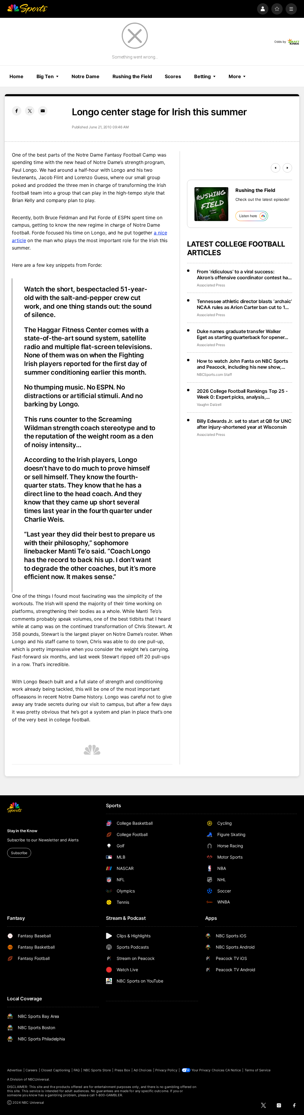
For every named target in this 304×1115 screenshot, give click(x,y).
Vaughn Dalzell (209, 404)
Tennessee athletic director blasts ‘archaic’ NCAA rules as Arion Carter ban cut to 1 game (244, 304)
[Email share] (43, 111)
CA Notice (233, 1070)
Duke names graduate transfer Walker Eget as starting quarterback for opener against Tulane (241, 334)
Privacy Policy (166, 1070)
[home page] (27, 9)
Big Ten (45, 76)
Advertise (14, 1070)
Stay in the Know (22, 830)
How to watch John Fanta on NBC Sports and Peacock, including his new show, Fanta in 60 (242, 364)
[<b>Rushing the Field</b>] (211, 204)
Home (16, 76)
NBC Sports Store (97, 1070)
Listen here (248, 216)
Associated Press (211, 285)
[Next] (287, 168)
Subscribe (19, 853)
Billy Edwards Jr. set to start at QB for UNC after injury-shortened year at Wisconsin (244, 424)
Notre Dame (85, 76)
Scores (173, 76)
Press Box (122, 1070)
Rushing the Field (132, 76)
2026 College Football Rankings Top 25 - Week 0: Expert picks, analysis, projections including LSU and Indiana (242, 394)
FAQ (77, 1070)
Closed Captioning (55, 1070)
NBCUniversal (38, 1079)
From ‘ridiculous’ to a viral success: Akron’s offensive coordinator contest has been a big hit (244, 274)
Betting (202, 76)
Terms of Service (258, 1070)
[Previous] (275, 168)
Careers (31, 1070)
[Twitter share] (29, 111)
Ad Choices (143, 1070)
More (235, 76)
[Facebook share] (16, 111)
